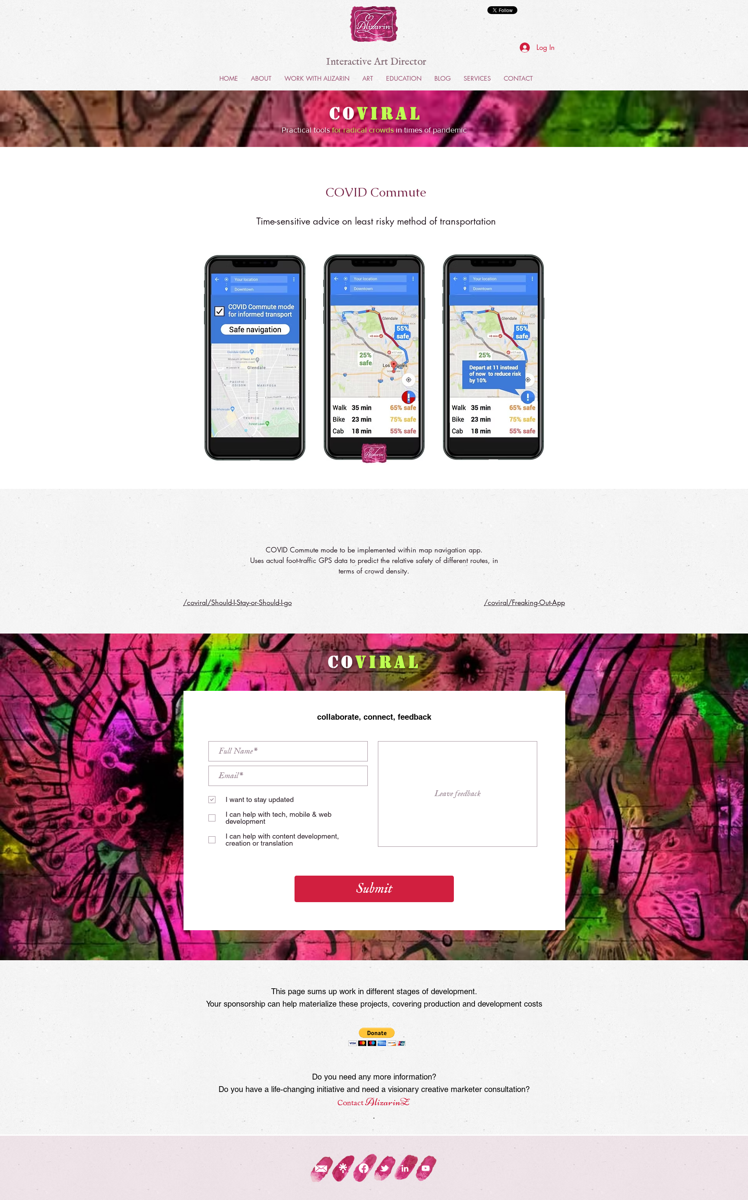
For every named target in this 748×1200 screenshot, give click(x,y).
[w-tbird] (384, 1168)
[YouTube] (425, 1168)
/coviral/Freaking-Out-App (524, 602)
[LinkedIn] (405, 1168)
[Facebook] (364, 1168)
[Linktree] (343, 1168)
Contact (351, 1103)
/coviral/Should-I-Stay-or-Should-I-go (237, 602)
